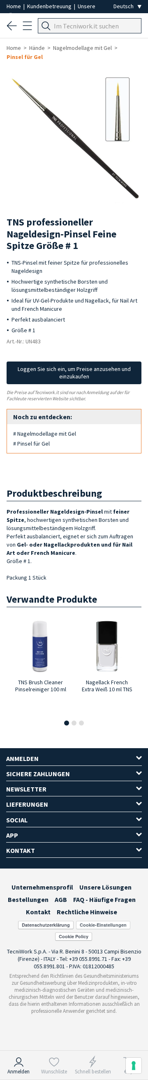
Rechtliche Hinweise (87, 912)
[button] (66, 723)
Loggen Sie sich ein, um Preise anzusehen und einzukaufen (74, 372)
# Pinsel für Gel (31, 443)
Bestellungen (28, 899)
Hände (37, 48)
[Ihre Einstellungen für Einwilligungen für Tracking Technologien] (133, 1065)
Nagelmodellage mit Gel (82, 48)
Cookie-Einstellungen (103, 925)
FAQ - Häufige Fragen (104, 899)
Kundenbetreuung (50, 6)
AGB (61, 899)
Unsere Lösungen (105, 887)
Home (14, 6)
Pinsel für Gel (25, 57)
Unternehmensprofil (42, 887)
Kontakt (38, 912)
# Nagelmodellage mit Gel (44, 433)
